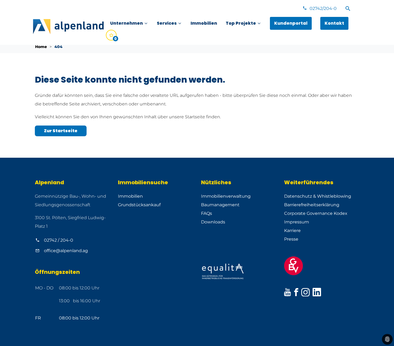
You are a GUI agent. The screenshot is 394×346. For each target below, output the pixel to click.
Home (41, 46)
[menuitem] (129, 23)
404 (58, 46)
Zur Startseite (60, 131)
